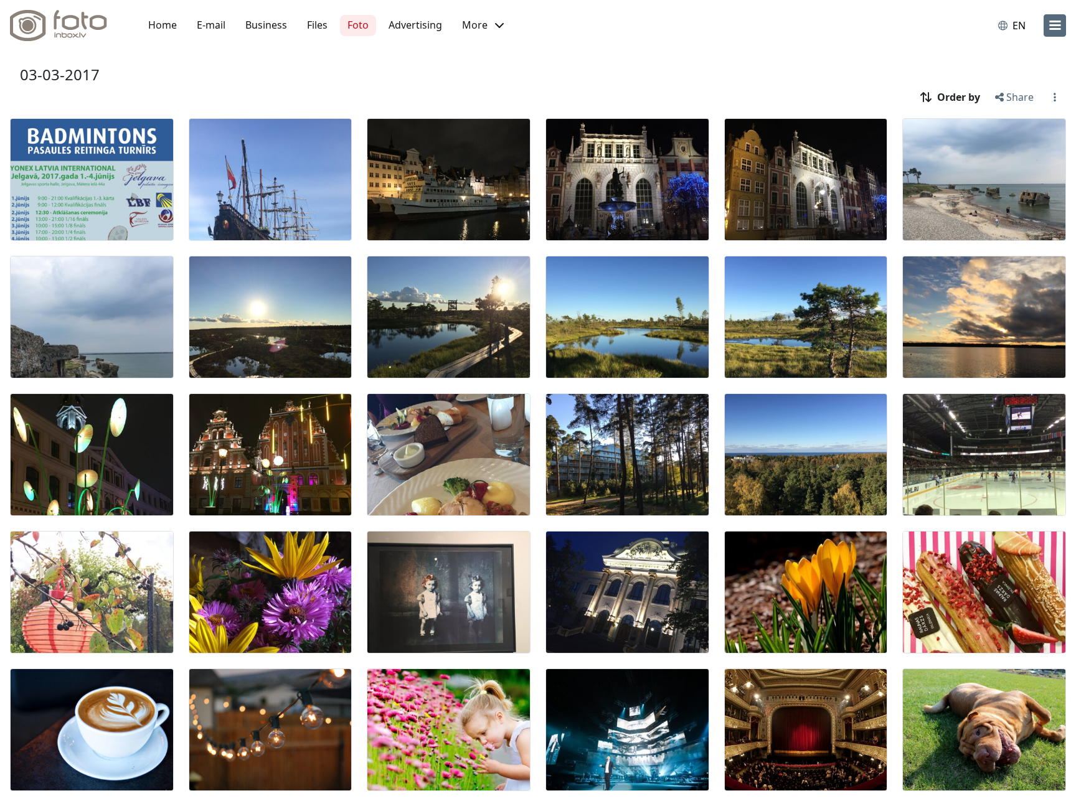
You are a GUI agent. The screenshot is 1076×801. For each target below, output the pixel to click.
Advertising (415, 25)
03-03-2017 (60, 74)
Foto (358, 25)
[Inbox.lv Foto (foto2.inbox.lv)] (65, 25)
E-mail (211, 25)
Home (162, 25)
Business (266, 25)
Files (317, 25)
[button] (483, 25)
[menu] (1055, 25)
